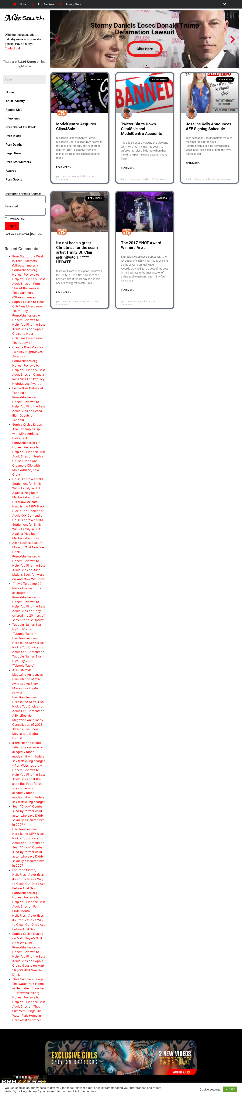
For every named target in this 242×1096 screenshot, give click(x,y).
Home (10, 92)
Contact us (12, 48)
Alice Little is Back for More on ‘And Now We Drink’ (28, 574)
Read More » (63, 167)
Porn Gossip (14, 179)
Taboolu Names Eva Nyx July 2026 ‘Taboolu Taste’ (26, 660)
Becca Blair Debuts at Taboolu (27, 415)
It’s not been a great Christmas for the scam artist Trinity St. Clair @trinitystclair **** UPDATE (77, 252)
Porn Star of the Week (21, 127)
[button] (56, 39)
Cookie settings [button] (210, 1089)
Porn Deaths (14, 144)
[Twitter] (224, 4)
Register (37, 234)
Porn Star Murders (18, 162)
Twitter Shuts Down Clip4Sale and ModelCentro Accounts (141, 129)
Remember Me (16, 218)
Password (11, 206)
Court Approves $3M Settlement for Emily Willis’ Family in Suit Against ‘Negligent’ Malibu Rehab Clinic (27, 529)
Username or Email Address (23, 193)
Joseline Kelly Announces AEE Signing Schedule (208, 126)
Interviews (13, 118)
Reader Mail (14, 110)
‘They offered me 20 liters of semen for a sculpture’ (28, 615)
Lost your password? (17, 233)
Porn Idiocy (13, 136)
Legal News (14, 153)
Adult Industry (15, 101)
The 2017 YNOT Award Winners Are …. (141, 245)
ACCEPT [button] (230, 1089)
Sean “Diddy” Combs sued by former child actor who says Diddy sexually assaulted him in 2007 (28, 856)
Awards (11, 171)
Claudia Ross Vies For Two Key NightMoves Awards (28, 379)
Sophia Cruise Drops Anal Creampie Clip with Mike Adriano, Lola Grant (27, 465)
